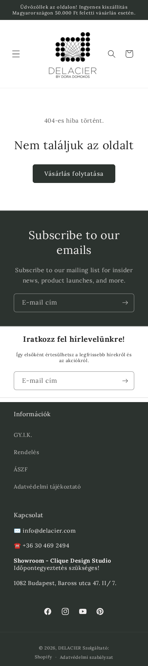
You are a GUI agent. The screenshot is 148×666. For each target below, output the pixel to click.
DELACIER (69, 647)
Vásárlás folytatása (74, 173)
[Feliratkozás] (125, 303)
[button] (16, 54)
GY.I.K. (23, 434)
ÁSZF (21, 469)
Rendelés (26, 452)
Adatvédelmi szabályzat (87, 657)
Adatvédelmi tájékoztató (47, 486)
